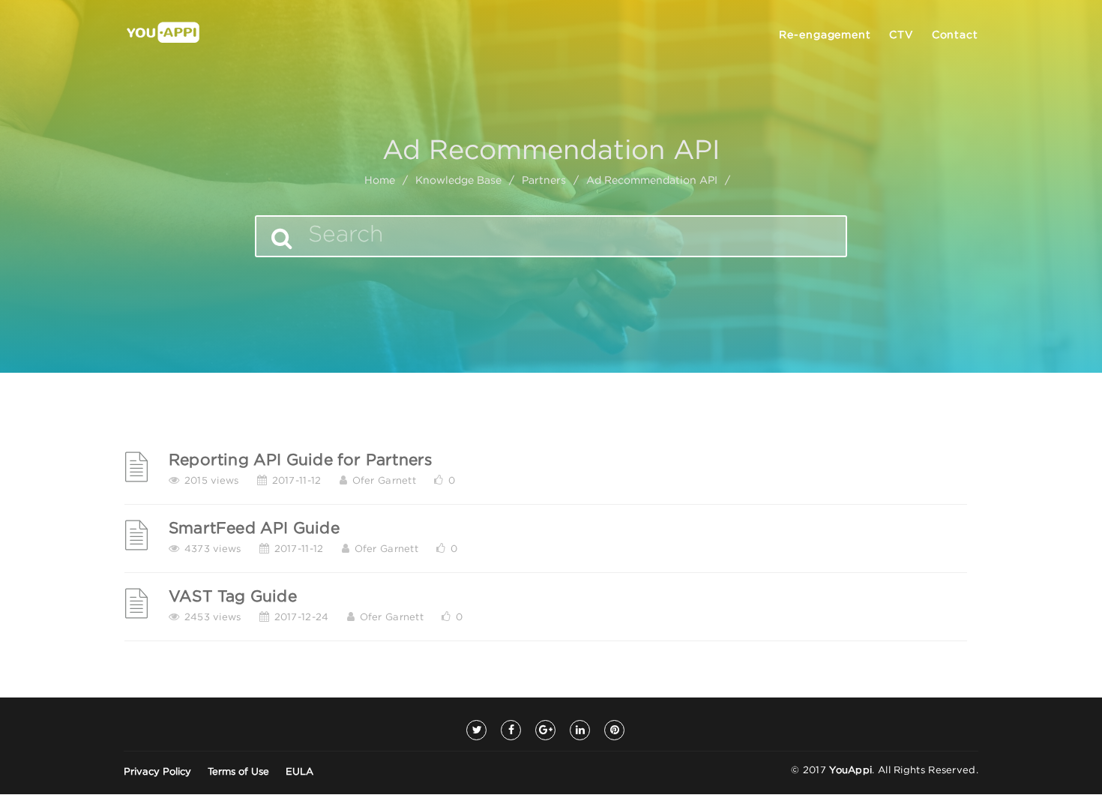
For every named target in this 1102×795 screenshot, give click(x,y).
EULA (299, 772)
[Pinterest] (614, 730)
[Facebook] (511, 730)
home (379, 180)
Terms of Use (238, 772)
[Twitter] (476, 730)
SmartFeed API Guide (254, 529)
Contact (955, 35)
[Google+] (545, 730)
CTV (901, 35)
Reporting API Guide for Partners (300, 460)
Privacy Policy (157, 772)
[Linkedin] (580, 730)
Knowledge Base (458, 180)
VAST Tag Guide (233, 597)
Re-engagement (825, 35)
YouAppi (850, 770)
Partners (544, 180)
